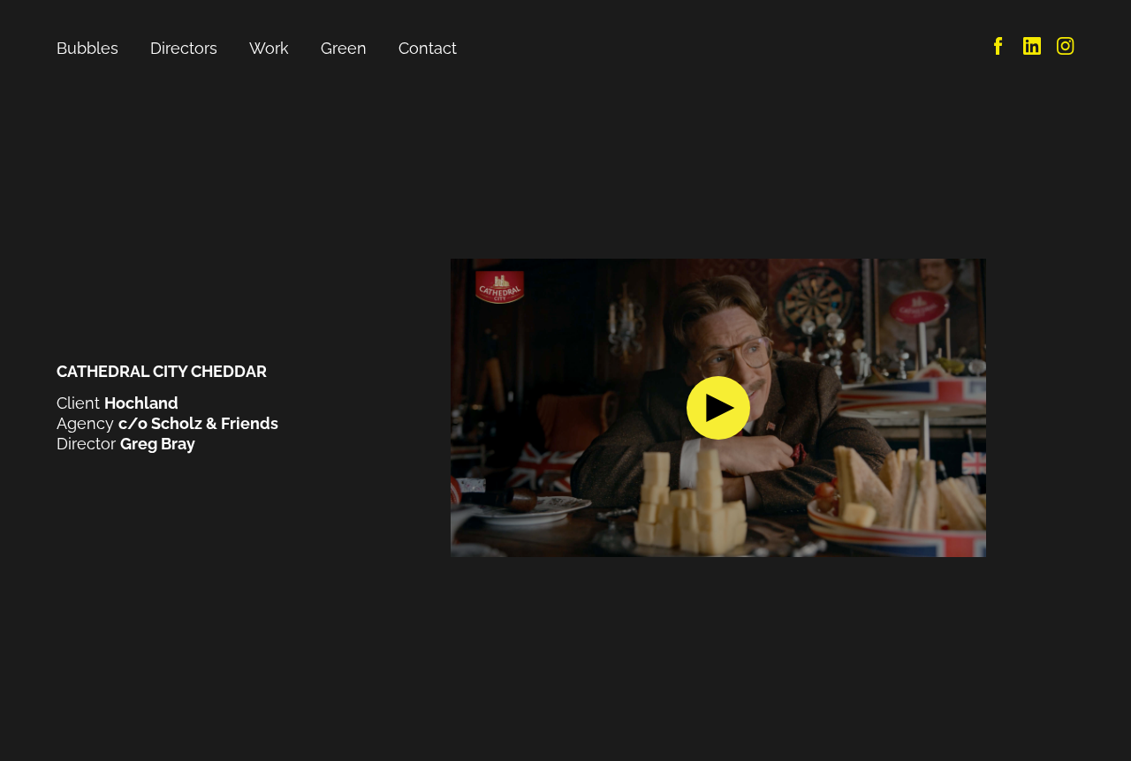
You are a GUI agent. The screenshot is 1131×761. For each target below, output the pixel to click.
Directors (183, 48)
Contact (428, 48)
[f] (998, 49)
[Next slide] (1008, 408)
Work (269, 48)
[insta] (1065, 49)
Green (344, 48)
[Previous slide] (428, 408)
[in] (1032, 49)
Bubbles (87, 48)
